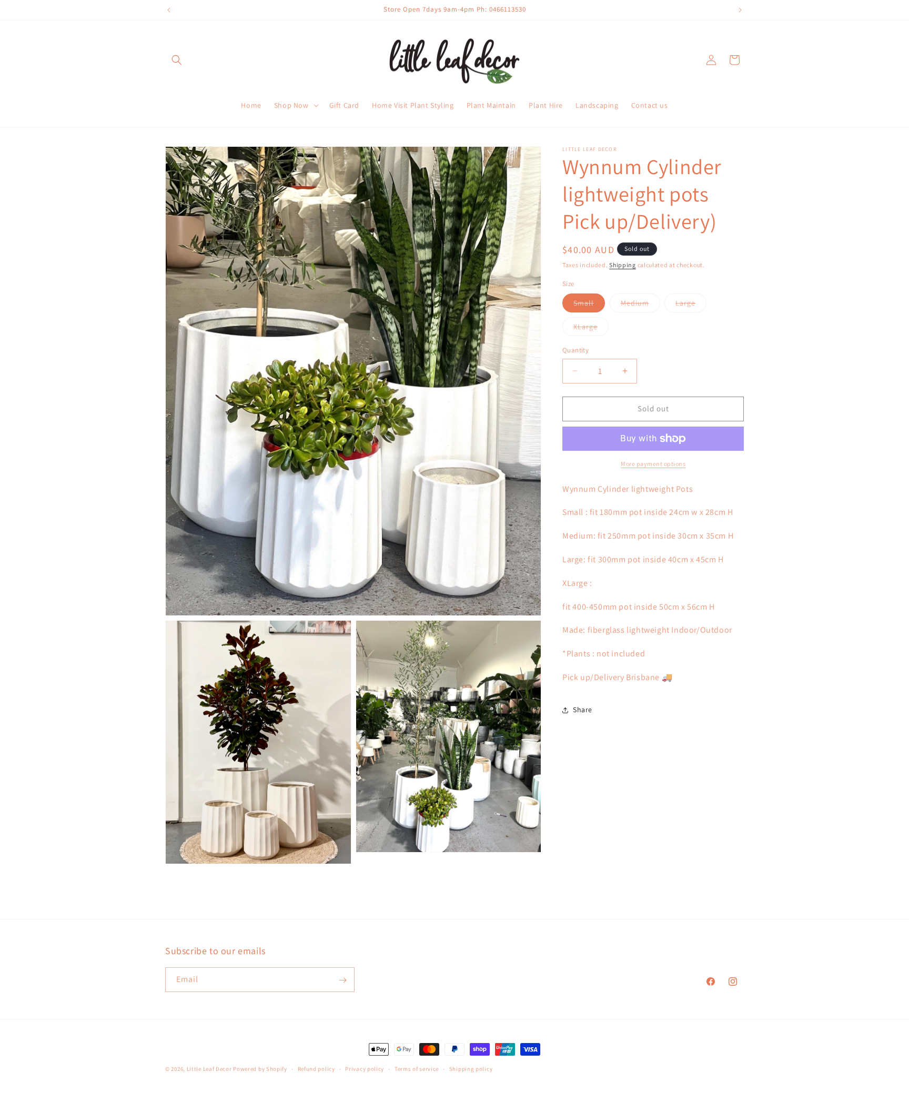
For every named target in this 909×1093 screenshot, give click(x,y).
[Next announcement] (740, 10)
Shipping (622, 265)
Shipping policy (471, 1068)
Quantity (575, 350)
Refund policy (316, 1068)
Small (589, 305)
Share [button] (582, 709)
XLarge (591, 328)
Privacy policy (364, 1068)
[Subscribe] (342, 980)
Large (690, 305)
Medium (640, 305)
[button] (176, 60)
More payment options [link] (653, 464)
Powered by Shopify (260, 1068)
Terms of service (417, 1068)
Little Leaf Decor (209, 1068)
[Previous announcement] (168, 10)
